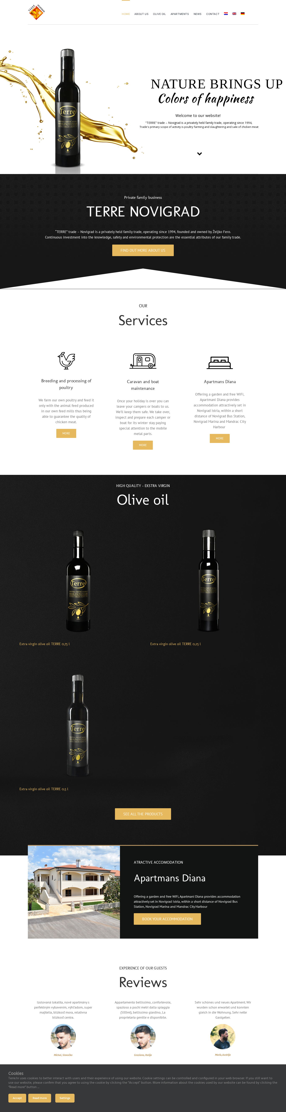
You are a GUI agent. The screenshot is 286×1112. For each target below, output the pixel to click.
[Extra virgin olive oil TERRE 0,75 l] (77, 525)
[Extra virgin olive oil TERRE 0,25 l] (208, 525)
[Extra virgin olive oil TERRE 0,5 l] (77, 670)
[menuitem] (226, 12)
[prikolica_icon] (142, 352)
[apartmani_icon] (219, 352)
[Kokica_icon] (66, 352)
